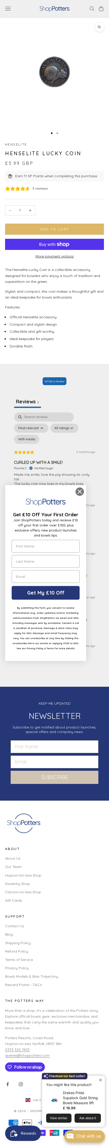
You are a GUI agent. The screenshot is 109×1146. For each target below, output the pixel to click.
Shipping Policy (18, 943)
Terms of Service (19, 959)
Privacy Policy (17, 968)
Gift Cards (13, 900)
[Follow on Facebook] (7, 1084)
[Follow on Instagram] (20, 1084)
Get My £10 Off (45, 592)
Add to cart (54, 229)
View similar (58, 1118)
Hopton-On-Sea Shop (23, 875)
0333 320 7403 (17, 1049)
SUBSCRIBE (54, 777)
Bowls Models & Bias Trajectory (31, 976)
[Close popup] (100, 1080)
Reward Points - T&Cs (23, 984)
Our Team (13, 866)
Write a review (54, 381)
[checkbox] (26, 439)
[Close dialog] (79, 491)
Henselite (16, 144)
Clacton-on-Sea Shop (23, 892)
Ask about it (87, 1118)
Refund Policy (16, 951)
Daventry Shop (17, 883)
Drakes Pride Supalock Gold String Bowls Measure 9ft (80, 1098)
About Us (13, 858)
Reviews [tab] (27, 401)
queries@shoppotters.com (27, 1055)
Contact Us (14, 926)
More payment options (54, 256)
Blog (9, 934)
